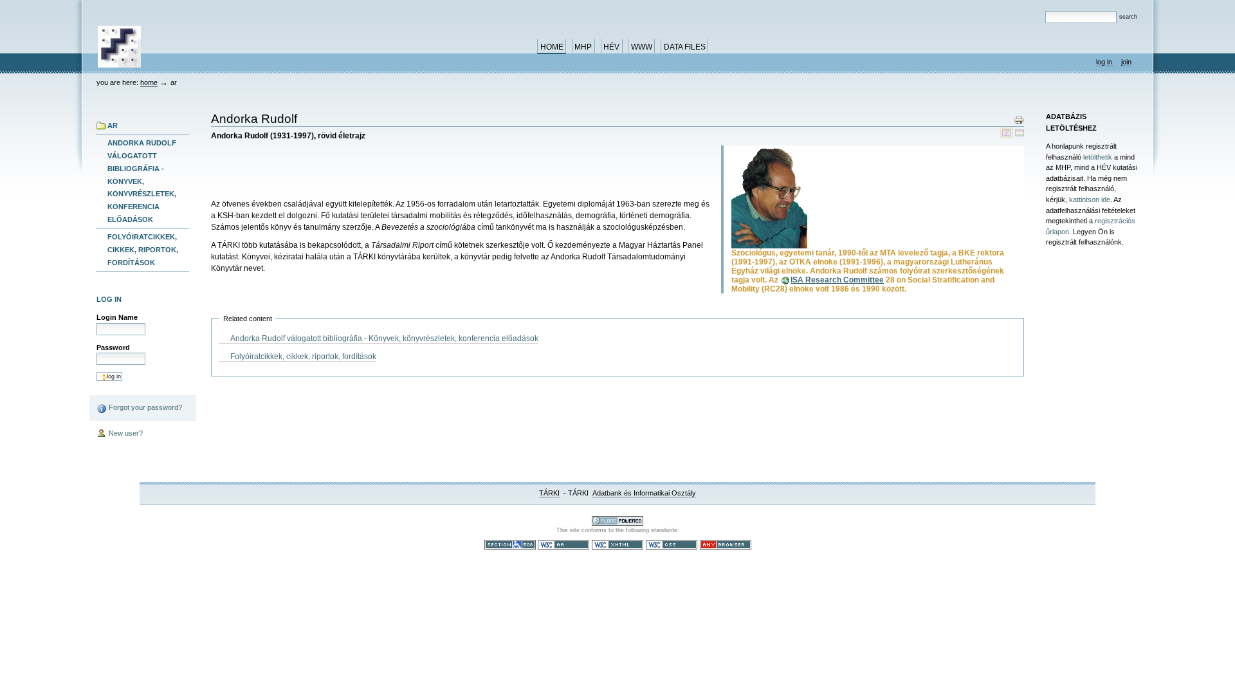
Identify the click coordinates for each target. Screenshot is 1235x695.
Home (551, 47)
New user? (125, 433)
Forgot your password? (144, 407)
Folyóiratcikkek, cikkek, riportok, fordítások (142, 249)
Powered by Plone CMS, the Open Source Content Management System (617, 521)
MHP (583, 47)
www (641, 47)
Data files (685, 47)
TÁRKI (549, 493)
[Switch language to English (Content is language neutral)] (1007, 132)
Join (1126, 62)
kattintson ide (1089, 199)
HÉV (611, 47)
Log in (1105, 62)
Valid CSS (671, 545)
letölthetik (1097, 157)
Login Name (117, 317)
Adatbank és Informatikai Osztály (644, 493)
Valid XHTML (617, 545)
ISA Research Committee (837, 279)
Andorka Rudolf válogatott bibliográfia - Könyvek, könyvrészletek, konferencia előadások (141, 181)
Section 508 (510, 545)
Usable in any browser (725, 545)
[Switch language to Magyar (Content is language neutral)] (1019, 132)
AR (112, 125)
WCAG (563, 545)
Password (113, 347)
